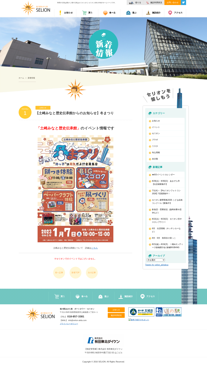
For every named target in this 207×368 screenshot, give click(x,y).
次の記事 (92, 272)
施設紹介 (156, 12)
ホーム (21, 78)
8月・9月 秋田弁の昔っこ (164, 238)
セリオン (156, 133)
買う (90, 12)
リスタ (155, 146)
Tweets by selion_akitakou (156, 265)
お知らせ (68, 12)
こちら (94, 248)
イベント (156, 127)
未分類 (155, 159)
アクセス (178, 12)
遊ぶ (134, 12)
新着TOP (76, 272)
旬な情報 (156, 152)
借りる (138, 2)
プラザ (155, 140)
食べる (112, 12)
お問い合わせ (173, 2)
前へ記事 (59, 272)
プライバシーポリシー (69, 324)
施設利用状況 (156, 2)
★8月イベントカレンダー (163, 174)
